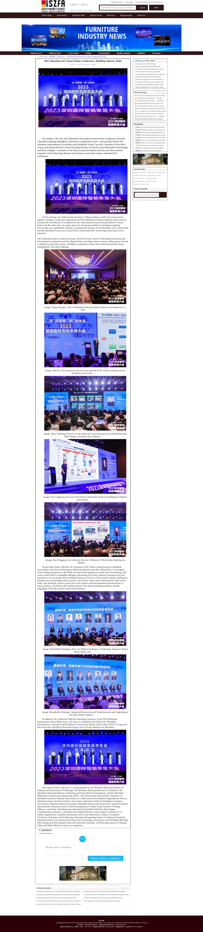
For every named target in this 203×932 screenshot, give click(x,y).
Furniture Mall (78, 15)
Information (62, 15)
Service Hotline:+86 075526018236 (149, 2)
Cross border (73, 53)
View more (161, 92)
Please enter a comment (105, 858)
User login (129, 2)
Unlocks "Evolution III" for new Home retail (147, 71)
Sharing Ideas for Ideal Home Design (145, 64)
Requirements (126, 15)
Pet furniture (151, 172)
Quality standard (123, 53)
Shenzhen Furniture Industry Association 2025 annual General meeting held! (58, 891)
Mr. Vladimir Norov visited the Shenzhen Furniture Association (102, 901)
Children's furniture (140, 175)
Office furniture (151, 181)
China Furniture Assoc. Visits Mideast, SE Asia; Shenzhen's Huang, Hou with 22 (107, 894)
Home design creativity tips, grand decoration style (149, 82)
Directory (111, 15)
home (45, 57)
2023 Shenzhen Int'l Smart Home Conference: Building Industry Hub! (86, 57)
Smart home (161, 172)
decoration (156, 53)
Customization (104, 53)
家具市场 (52, 57)
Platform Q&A (55, 53)
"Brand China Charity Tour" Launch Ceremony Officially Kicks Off (103, 898)
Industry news (96, 15)
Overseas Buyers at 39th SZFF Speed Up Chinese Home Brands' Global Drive (59, 901)
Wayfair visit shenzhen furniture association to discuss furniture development (58, 894)
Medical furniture (139, 172)
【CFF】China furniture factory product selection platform (86, 923)
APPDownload (116, 2)
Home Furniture (139, 181)
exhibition (141, 53)
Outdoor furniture (140, 178)
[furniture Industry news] (101, 49)
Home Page (47, 15)
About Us (141, 15)
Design (88, 53)
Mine (156, 8)
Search (142, 8)
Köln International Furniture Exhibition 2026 (147, 66)
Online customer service (142, 184)
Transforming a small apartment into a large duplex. (149, 84)
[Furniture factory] (53, 6)
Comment (45, 830)
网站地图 (101, 921)
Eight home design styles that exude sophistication (149, 79)
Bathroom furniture (154, 175)
